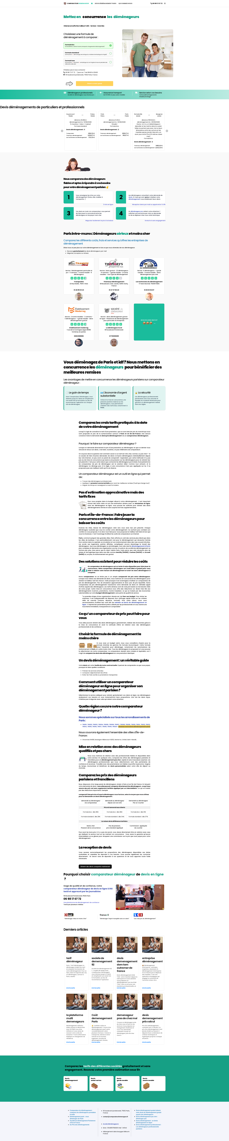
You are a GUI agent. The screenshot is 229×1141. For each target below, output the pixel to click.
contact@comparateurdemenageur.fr (115, 1116)
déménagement (134, 199)
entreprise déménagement (152, 959)
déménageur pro (137, 211)
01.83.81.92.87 (149, 290)
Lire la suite (70, 988)
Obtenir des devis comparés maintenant (95, 867)
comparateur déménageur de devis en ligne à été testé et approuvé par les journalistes (88, 890)
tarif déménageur (74, 959)
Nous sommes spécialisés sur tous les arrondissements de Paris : (114, 718)
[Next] (167, 131)
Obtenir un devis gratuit (94, 83)
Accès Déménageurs (111, 1124)
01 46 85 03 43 (79, 290)
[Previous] (62, 131)
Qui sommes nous (125, 3)
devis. (131, 197)
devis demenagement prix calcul (152, 1018)
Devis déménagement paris (105, 3)
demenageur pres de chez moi (127, 1016)
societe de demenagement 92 (102, 961)
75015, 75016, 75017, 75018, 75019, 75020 (102, 727)
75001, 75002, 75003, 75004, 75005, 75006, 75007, (101, 725)
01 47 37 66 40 (114, 290)
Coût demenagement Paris (102, 1018)
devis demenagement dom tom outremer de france (127, 964)
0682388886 (79, 336)
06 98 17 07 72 (157, 3)
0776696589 (114, 336)
